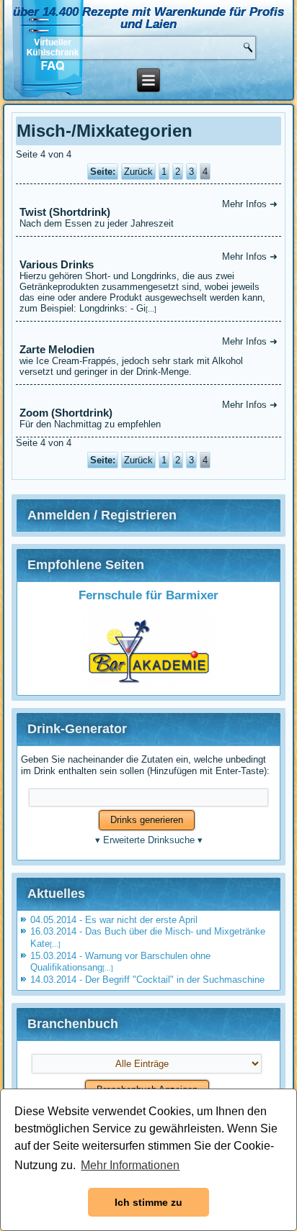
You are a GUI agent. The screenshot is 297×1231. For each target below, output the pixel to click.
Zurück (138, 171)
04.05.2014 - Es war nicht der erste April (114, 919)
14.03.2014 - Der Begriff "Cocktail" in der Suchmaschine (147, 979)
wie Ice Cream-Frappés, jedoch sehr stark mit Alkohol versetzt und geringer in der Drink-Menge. (148, 356)
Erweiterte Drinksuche (149, 840)
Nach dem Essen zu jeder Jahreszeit (148, 214)
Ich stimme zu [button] (148, 1202)
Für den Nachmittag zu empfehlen (148, 414)
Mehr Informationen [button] (130, 1165)
